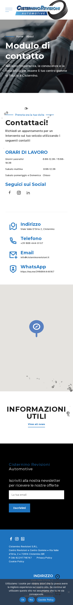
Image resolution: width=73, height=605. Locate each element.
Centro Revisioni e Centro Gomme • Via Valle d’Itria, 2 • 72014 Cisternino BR (34, 552)
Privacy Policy (44, 557)
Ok (22, 599)
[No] (68, 592)
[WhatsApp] (13, 269)
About (30, 36)
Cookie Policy (16, 561)
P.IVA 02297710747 (20, 557)
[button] (36, 329)
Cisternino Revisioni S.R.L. (23, 546)
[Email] (13, 255)
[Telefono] (13, 240)
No (31, 599)
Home (19, 36)
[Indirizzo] (13, 226)
